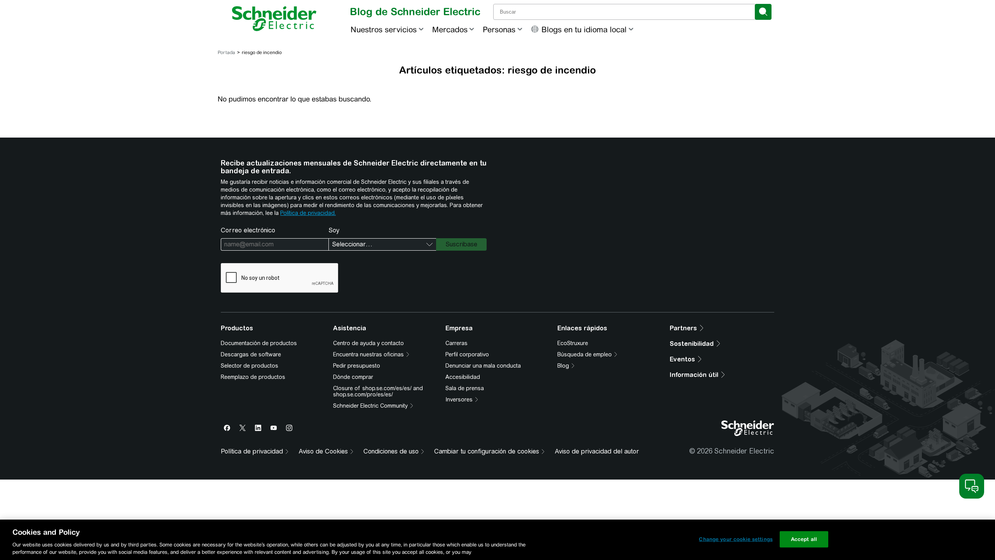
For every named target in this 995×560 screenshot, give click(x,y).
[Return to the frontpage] (274, 18)
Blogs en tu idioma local (584, 29)
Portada (226, 52)
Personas (499, 29)
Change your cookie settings (736, 539)
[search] (763, 12)
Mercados (450, 29)
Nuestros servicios (384, 29)
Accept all (804, 539)
